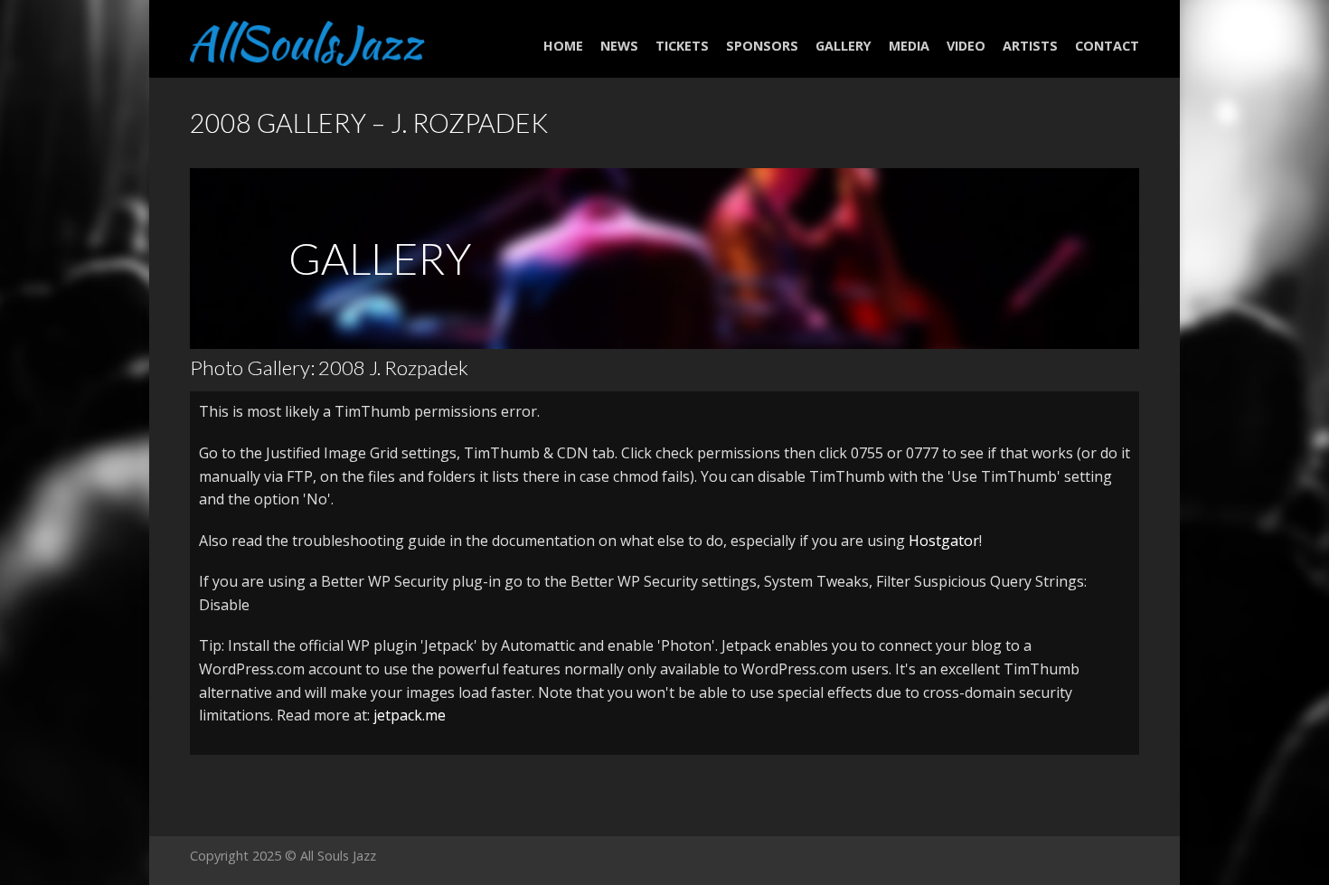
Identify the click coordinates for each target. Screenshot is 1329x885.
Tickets (682, 45)
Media (909, 45)
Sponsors (762, 45)
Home (563, 45)
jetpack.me (409, 715)
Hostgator (944, 541)
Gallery (843, 45)
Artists (1030, 45)
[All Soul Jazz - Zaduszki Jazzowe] (307, 38)
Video (966, 45)
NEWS (619, 45)
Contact (1107, 45)
